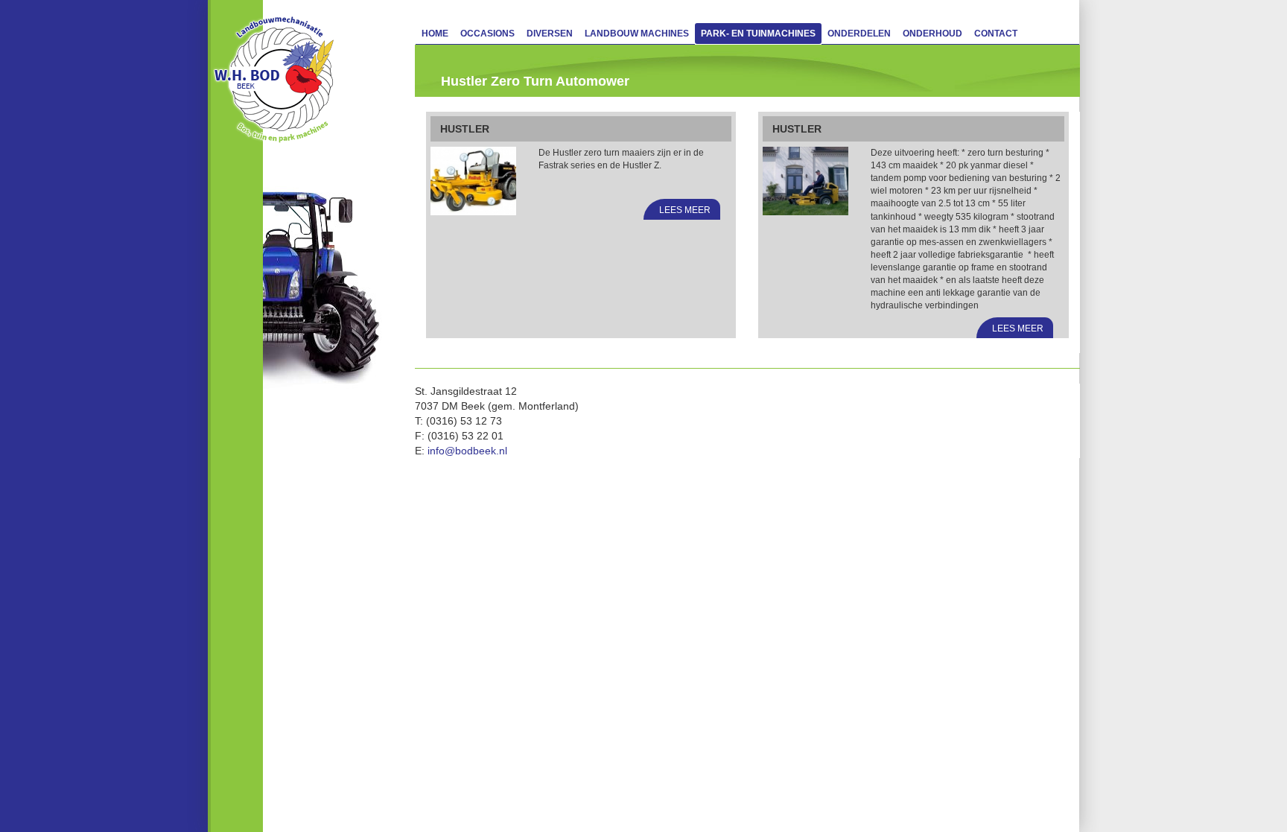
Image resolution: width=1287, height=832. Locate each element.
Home (435, 33)
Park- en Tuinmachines (758, 33)
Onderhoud (932, 33)
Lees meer (685, 210)
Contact (995, 33)
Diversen (550, 33)
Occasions (487, 33)
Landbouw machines (637, 33)
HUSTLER (464, 129)
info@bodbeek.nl (467, 451)
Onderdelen (859, 33)
